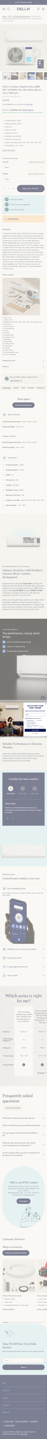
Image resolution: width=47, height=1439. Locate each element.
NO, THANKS (35, 733)
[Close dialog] (45, 704)
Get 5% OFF (35, 730)
